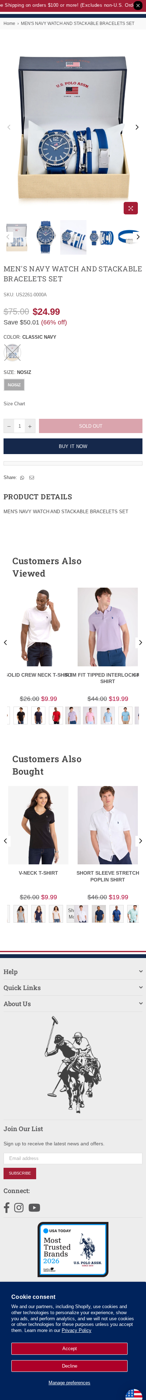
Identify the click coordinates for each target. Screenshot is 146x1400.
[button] (124, 567)
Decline (69, 1366)
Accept (69, 1348)
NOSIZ (14, 384)
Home (9, 23)
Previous (9, 127)
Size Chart (14, 403)
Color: (30, 337)
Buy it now (73, 446)
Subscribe (20, 1173)
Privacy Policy (76, 1330)
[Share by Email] (31, 477)
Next (137, 127)
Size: (17, 372)
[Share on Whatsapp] (22, 477)
